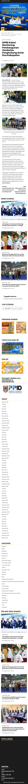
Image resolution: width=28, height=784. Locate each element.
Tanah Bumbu (5, 600)
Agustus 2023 (5, 486)
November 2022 (5, 507)
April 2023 (4, 495)
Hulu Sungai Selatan (6, 560)
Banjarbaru (4, 252)
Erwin (13, 227)
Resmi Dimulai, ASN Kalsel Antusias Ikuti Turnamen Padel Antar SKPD (14, 285)
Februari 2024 (5, 472)
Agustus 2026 (5, 402)
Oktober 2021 (5, 537)
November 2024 (5, 451)
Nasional (4, 574)
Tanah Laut (4, 602)
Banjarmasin (4, 282)
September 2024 (6, 455)
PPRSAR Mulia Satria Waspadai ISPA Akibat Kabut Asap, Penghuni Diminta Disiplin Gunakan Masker (13, 729)
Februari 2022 (5, 528)
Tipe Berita (4, 607)
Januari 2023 (5, 502)
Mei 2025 (4, 437)
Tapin (3, 605)
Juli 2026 (4, 404)
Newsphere (14, 782)
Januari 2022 (5, 530)
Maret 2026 (4, 413)
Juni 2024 (4, 463)
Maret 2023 (4, 498)
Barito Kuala (4, 555)
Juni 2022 (4, 519)
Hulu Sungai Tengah (6, 562)
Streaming (4, 595)
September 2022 (6, 512)
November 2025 (5, 423)
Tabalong (4, 598)
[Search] (26, 28)
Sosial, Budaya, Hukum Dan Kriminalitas (11, 593)
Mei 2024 (4, 465)
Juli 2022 (4, 516)
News (3, 39)
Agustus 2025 (5, 430)
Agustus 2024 (5, 458)
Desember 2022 (5, 505)
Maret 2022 (4, 526)
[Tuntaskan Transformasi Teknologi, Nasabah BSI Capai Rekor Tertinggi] (14, 210)
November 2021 (5, 535)
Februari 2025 (5, 444)
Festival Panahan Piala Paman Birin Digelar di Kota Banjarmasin (8, 189)
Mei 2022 (4, 521)
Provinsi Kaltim (5, 588)
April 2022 (4, 523)
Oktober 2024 (5, 453)
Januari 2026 (5, 418)
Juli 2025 (4, 432)
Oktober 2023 (5, 481)
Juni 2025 (4, 434)
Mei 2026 (4, 409)
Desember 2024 (5, 449)
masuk (11, 298)
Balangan (4, 546)
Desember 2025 (5, 420)
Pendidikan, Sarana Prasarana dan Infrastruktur (13, 581)
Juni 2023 (4, 491)
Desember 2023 (5, 477)
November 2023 (5, 479)
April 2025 (4, 439)
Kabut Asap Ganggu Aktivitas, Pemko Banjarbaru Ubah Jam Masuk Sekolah (13, 255)
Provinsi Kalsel (8, 39)
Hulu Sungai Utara (6, 565)
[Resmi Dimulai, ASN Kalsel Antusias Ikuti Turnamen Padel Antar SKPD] (14, 271)
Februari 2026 (5, 416)
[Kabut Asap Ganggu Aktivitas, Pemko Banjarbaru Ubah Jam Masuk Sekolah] (14, 240)
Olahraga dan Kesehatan (7, 579)
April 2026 (4, 411)
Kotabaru (4, 572)
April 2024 (4, 467)
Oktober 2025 (5, 425)
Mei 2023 (4, 493)
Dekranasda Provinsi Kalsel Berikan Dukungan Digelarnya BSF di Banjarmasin (20, 190)
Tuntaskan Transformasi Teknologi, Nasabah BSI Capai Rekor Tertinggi (12, 224)
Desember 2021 (5, 533)
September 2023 (6, 484)
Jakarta (3, 222)
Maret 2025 (4, 441)
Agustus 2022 (5, 514)
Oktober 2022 (5, 509)
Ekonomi (4, 558)
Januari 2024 (5, 474)
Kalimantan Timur (6, 569)
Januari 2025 (5, 446)
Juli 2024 (4, 460)
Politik (3, 584)
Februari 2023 (5, 500)
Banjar (3, 548)
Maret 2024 (4, 470)
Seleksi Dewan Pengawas (8, 591)
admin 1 (12, 60)
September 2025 (6, 427)
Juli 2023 (4, 488)
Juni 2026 (4, 406)
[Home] (3, 29)
